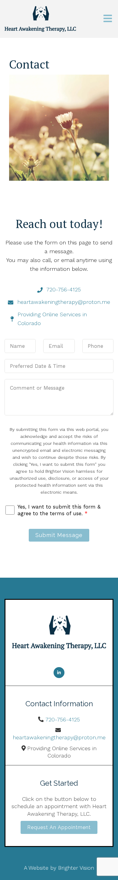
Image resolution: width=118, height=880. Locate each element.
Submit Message (59, 535)
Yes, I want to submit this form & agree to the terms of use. (59, 510)
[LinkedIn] (59, 672)
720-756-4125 (62, 719)
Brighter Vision (76, 868)
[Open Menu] (107, 19)
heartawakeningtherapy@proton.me (59, 737)
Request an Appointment (59, 827)
